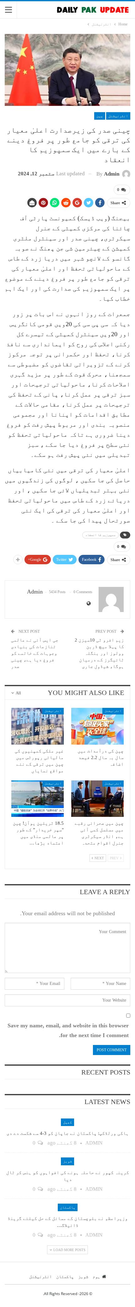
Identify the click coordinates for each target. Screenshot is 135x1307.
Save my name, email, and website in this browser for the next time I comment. (68, 1030)
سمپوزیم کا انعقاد (100, 535)
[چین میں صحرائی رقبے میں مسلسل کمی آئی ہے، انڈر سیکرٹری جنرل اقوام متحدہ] (97, 798)
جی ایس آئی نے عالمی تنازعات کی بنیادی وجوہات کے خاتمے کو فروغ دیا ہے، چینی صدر (34, 653)
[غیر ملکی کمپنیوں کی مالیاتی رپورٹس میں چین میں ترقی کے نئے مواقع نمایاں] (37, 726)
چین (99, 116)
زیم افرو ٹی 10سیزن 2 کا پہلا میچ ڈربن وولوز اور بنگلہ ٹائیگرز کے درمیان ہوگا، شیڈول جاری (99, 653)
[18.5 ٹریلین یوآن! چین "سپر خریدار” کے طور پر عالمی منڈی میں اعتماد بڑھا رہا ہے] (37, 798)
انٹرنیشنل (118, 116)
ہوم (96, 1276)
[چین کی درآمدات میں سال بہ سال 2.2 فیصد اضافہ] (97, 726)
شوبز (67, 1161)
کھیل (67, 1122)
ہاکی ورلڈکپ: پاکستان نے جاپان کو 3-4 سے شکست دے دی (68, 1133)
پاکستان (67, 1207)
